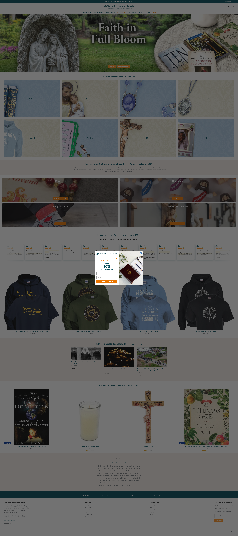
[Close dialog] (142, 252)
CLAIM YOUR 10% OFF (107, 281)
